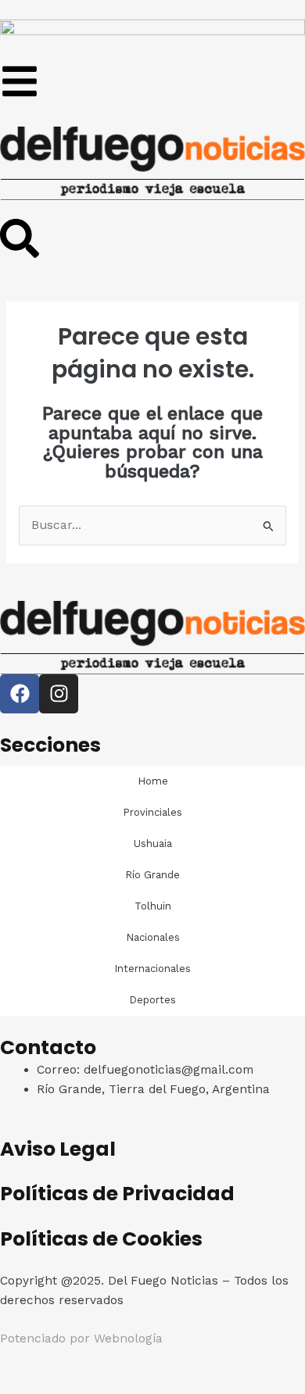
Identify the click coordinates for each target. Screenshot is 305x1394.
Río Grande (152, 875)
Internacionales (152, 968)
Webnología (128, 1338)
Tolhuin (153, 906)
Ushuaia (153, 843)
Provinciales (152, 812)
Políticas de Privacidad (117, 1193)
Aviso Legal (58, 1149)
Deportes (152, 1000)
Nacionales (153, 937)
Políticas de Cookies (101, 1239)
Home (153, 781)
